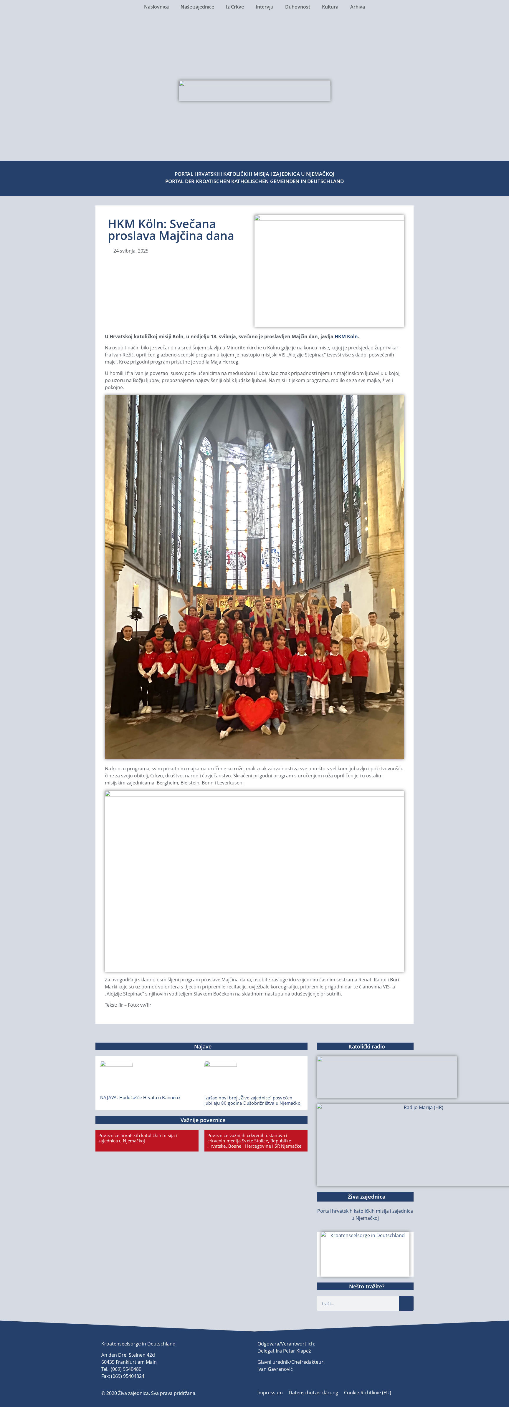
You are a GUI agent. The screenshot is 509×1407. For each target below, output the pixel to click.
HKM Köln (346, 336)
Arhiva (357, 7)
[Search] (406, 1303)
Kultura (330, 7)
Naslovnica (156, 7)
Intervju (264, 7)
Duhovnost (297, 7)
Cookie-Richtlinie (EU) (367, 1393)
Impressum (270, 1393)
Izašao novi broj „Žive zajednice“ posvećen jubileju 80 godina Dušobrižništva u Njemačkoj (253, 1100)
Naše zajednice (197, 7)
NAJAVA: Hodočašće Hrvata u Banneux (140, 1097)
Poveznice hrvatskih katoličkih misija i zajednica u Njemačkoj (137, 1138)
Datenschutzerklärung (313, 1393)
